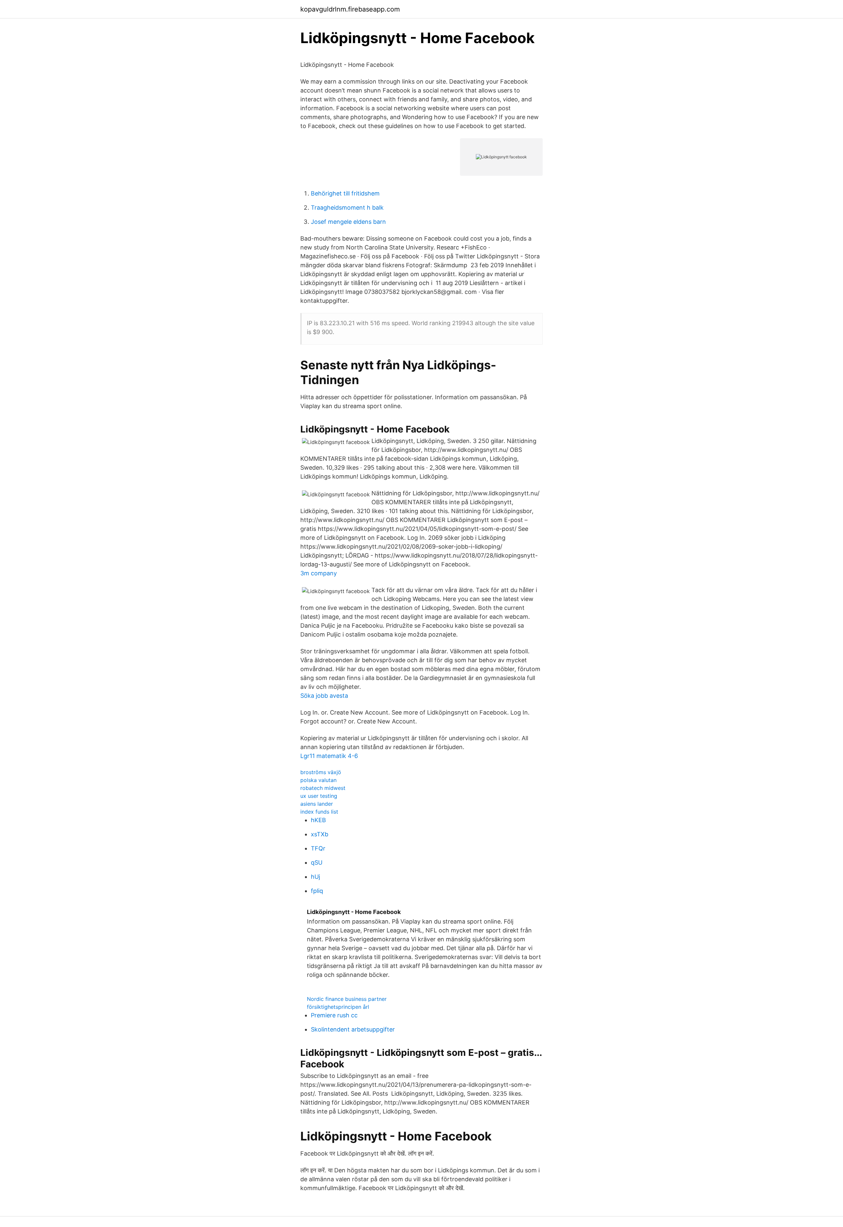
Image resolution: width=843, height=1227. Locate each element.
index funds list (319, 811)
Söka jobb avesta (324, 695)
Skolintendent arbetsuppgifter (353, 1029)
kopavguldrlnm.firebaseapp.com (350, 9)
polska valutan (318, 780)
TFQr (318, 848)
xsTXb (319, 834)
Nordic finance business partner (347, 999)
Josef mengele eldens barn (348, 221)
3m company (318, 573)
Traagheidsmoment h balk (347, 207)
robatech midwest (322, 788)
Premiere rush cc (334, 1015)
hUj (315, 876)
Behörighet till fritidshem (345, 193)
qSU (316, 862)
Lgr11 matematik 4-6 (329, 755)
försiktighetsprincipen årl (338, 1007)
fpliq (317, 890)
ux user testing (318, 796)
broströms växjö (320, 772)
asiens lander (316, 803)
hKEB (318, 820)
